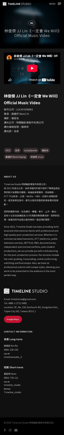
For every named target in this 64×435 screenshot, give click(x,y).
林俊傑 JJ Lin (37, 156)
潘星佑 (45, 150)
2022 (7, 150)
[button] (55, 3)
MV (31, 23)
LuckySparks (30, 150)
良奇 (17, 150)
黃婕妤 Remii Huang (15, 156)
